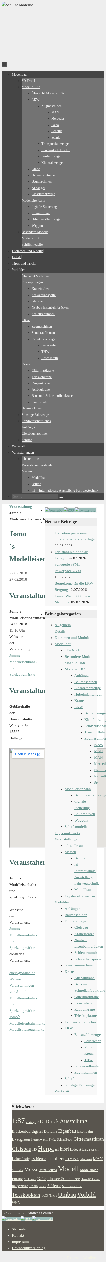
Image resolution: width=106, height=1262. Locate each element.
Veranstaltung (20, 507)
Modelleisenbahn (78, 789)
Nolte (41, 1179)
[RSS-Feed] (69, 510)
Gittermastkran (88, 1139)
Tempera (73, 1258)
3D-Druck (72, 650)
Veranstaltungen (67, 839)
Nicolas (100, 770)
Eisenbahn (85, 1131)
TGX (44, 1195)
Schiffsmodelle (76, 827)
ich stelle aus (74, 846)
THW (88, 1060)
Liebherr (55, 1158)
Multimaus (30, 1179)
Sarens (42, 1186)
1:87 (18, 1121)
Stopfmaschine (72, 1186)
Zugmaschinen (85, 1072)
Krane (79, 701)
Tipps (53, 1195)
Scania (99, 783)
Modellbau (63, 644)
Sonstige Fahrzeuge (80, 1085)
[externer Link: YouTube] (54, 510)
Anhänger (82, 675)
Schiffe (70, 1079)
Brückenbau (21, 1131)
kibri (64, 1149)
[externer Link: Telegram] (85, 510)
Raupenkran (20, 1186)
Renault (100, 776)
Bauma (79, 858)
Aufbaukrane (84, 978)
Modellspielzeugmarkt (26, 1029)
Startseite (19, 1229)
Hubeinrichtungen (88, 694)
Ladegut (75, 1149)
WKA (16, 1203)
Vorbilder (62, 902)
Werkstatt (62, 1091)
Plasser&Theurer (90, 1179)
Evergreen (21, 1139)
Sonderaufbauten (87, 1066)
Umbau (67, 1194)
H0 (34, 1149)
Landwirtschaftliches (80, 1022)
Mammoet (86, 1159)
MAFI (98, 751)
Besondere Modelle (79, 657)
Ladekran (90, 1149)
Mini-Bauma (48, 1170)
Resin (33, 1186)
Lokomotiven (84, 814)
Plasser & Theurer (63, 1178)
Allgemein (63, 625)
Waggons (81, 820)
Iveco (98, 745)
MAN (98, 757)
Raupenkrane (84, 1009)
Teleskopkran (26, 1195)
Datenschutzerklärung (29, 1248)
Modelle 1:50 (75, 663)
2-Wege (31, 1122)
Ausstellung (73, 1121)
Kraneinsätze (84, 934)
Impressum (20, 1242)
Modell (68, 1169)
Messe (31, 1169)
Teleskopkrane (85, 1016)
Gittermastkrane (86, 997)
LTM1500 (72, 1159)
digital (37, 1131)
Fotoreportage (75, 921)
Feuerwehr (92, 1041)
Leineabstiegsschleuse (29, 1159)
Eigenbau (67, 1131)
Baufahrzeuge (95, 713)
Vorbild (86, 1194)
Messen (70, 852)
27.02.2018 (18, 573)
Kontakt (18, 1235)
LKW (78, 707)
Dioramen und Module (72, 638)
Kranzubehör (84, 1003)
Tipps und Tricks (67, 833)
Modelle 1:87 (75, 669)
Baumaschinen (85, 682)
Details (60, 631)
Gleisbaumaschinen (80, 965)
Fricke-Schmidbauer (60, 1139)
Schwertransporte (87, 959)
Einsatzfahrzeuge (87, 688)
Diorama (50, 1131)
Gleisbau (81, 927)
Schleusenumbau (87, 953)
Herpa (46, 1148)
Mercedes (17, 1170)
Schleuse (54, 1186)
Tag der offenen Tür (80, 896)
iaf (57, 1149)
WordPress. (91, 1258)
